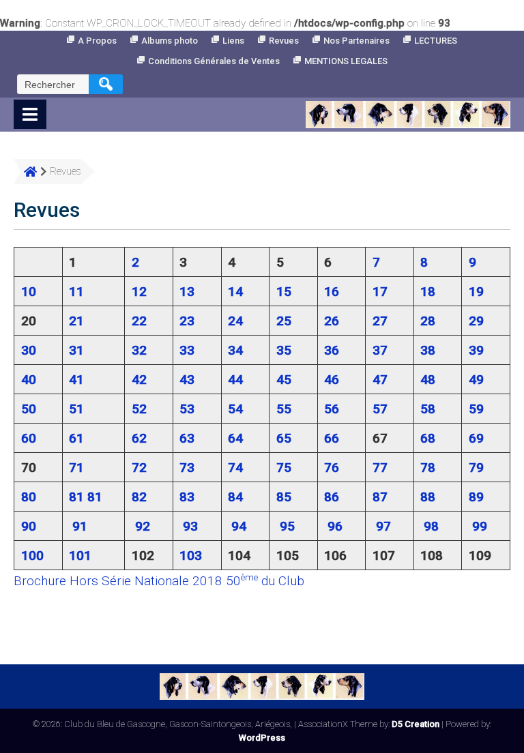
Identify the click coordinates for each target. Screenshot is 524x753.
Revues (284, 40)
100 (32, 555)
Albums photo (169, 40)
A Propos (97, 40)
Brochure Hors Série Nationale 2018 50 (127, 581)
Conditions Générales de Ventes (214, 61)
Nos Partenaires (356, 40)
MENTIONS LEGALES (346, 61)
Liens (233, 40)
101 (80, 555)
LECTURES (435, 40)
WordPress (262, 738)
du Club (281, 581)
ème (249, 577)
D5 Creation (415, 724)
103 (190, 555)
